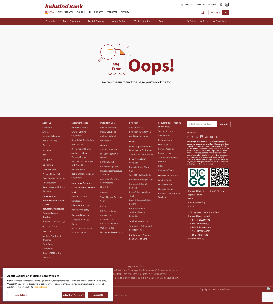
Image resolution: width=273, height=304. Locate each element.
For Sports (47, 159)
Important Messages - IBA (141, 179)
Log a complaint (186, 4)
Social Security (165, 184)
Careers (46, 145)
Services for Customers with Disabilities (82, 163)
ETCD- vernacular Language (137, 160)
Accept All (98, 294)
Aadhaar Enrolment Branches (51, 238)
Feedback (47, 257)
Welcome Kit (77, 144)
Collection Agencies (109, 166)
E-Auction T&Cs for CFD (140, 132)
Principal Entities (196, 238)
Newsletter (105, 187)
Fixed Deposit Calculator (53, 178)
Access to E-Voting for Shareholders (110, 180)
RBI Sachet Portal (79, 127)
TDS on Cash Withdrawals (141, 154)
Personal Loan (165, 140)
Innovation (105, 140)
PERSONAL (50, 12)
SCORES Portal (107, 162)
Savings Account (165, 131)
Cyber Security (49, 196)
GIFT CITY (125, 12)
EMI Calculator (49, 169)
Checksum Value (166, 170)
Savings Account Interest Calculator (54, 189)
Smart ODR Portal (108, 149)
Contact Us (47, 248)
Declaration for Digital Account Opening (81, 230)
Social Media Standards (140, 175)
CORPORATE (111, 12)
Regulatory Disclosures (53, 208)
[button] (227, 5)
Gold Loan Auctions (138, 136)
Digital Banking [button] (96, 21)
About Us (201, 4)
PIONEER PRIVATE (65, 12)
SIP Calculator (49, 182)
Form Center (48, 244)
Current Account (166, 149)
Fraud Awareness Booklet (83, 187)
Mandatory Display (80, 209)
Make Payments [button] (71, 21)
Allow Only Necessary (73, 294)
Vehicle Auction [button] (142, 21)
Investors (212, 4)
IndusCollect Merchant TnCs (140, 194)
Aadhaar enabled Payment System (79, 155)
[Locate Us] (220, 4)
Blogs (160, 165)
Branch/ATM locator (51, 253)
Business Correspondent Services (169, 195)
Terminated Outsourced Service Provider (140, 228)
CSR (44, 155)
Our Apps (104, 145)
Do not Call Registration (82, 140)
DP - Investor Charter (81, 149)
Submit (224, 124)
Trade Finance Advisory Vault (111, 199)
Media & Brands (49, 140)
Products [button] (50, 21)
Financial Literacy (166, 189)
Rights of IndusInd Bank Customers (82, 175)
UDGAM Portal (107, 228)
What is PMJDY (165, 180)
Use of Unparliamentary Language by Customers (140, 148)
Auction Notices (136, 127)
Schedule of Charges (81, 219)
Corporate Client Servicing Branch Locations (137, 212)
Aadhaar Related (108, 136)
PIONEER (81, 12)
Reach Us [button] (164, 21)
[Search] (203, 12)
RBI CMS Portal (78, 169)
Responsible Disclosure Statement (111, 172)
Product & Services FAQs (53, 221)
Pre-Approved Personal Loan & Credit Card (140, 237)
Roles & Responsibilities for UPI (140, 202)
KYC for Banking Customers (78, 133)
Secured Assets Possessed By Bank (109, 221)
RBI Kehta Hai (106, 215)
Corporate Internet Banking (138, 185)
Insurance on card (108, 127)
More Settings (21, 294)
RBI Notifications (108, 211)
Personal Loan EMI (51, 174)
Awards (45, 132)
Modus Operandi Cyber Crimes (53, 202)
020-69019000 (130, 274)
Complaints (76, 201)
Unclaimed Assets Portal (111, 232)
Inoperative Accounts (81, 183)
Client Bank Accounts (81, 205)
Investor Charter (79, 196)
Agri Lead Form (49, 226)
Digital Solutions (108, 132)
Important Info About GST (139, 169)
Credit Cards (164, 135)
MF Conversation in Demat (109, 155)
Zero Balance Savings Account (168, 159)
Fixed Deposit (164, 144)
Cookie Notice (40, 287)
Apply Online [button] (119, 21)
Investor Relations (51, 136)
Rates (74, 224)
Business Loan (165, 153)
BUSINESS (98, 12)
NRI (89, 12)
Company (47, 127)
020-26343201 (116, 274)
